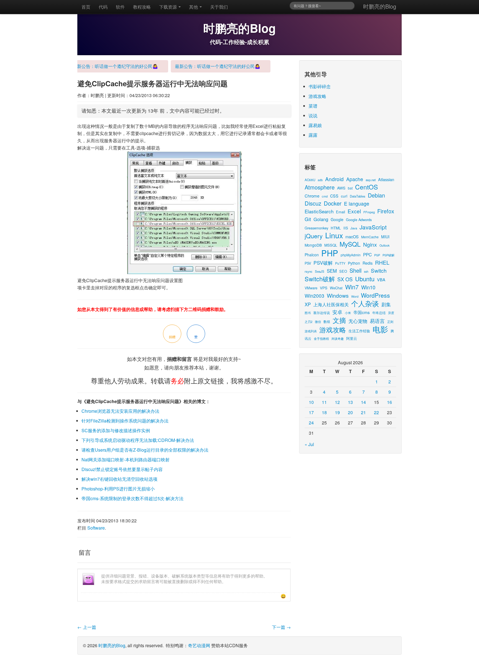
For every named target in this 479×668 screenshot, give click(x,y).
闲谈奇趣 (338, 338)
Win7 (352, 286)
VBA (381, 279)
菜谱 (313, 106)
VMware (311, 287)
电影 (380, 329)
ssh (366, 271)
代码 (103, 7)
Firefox (385, 211)
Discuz (313, 203)
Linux (334, 235)
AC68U (310, 179)
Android (334, 179)
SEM (332, 270)
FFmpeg (369, 212)
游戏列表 (311, 331)
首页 (85, 7)
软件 (120, 7)
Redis (368, 263)
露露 (313, 135)
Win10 (368, 287)
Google (337, 219)
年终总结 (379, 312)
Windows (338, 295)
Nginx (370, 244)
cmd (325, 196)
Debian (376, 195)
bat (350, 188)
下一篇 (281, 627)
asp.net (371, 180)
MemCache (370, 236)
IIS (345, 228)
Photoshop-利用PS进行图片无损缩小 (118, 488)
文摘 (339, 320)
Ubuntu (364, 278)
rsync (308, 271)
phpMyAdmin (351, 254)
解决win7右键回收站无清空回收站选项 (119, 479)
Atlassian (386, 179)
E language (356, 203)
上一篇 (86, 627)
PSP (377, 255)
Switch (379, 270)
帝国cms (361, 312)
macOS (352, 236)
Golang (321, 219)
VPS (323, 287)
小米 (348, 312)
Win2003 (314, 295)
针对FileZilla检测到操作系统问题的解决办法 (125, 421)
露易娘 (315, 125)
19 (337, 412)
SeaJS (319, 271)
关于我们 (219, 7)
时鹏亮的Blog (379, 6)
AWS (341, 188)
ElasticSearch (319, 211)
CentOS (366, 186)
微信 (318, 321)
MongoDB (313, 245)
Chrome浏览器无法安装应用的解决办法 (120, 411)
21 (363, 412)
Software (96, 528)
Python (354, 263)
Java (353, 228)
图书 (308, 313)
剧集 (386, 304)
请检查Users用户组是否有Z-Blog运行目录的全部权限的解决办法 (144, 450)
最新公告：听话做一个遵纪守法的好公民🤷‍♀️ (109, 66)
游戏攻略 (317, 96)
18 (324, 412)
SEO (343, 271)
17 (311, 412)
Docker (333, 203)
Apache (354, 179)
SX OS (345, 279)
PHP (329, 253)
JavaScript (373, 227)
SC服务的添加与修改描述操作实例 (115, 430)
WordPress (375, 295)
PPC (367, 254)
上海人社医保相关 (331, 304)
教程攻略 (142, 7)
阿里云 (351, 338)
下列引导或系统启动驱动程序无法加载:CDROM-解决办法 (137, 440)
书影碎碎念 (320, 86)
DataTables (357, 196)
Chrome (312, 196)
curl (344, 196)
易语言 (377, 320)
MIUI (385, 236)
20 (350, 412)
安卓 (337, 311)
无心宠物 (357, 321)
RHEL (382, 262)
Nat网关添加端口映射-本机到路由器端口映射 (125, 459)
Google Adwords (359, 219)
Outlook (384, 245)
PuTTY (340, 263)
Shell (355, 270)
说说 (313, 115)
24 (311, 422)
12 (337, 402)
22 (376, 412)
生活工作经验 (359, 330)
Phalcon (312, 254)
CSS (334, 196)
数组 (326, 321)
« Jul (309, 444)
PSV (308, 263)
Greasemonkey (316, 228)
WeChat (336, 287)
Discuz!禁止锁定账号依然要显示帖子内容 (122, 469)
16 (389, 402)
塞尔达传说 (321, 312)
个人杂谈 (365, 303)
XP (308, 304)
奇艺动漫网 (199, 645)
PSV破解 (323, 262)
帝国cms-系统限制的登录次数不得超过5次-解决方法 (132, 498)
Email (340, 211)
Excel (354, 211)
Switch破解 (320, 278)
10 (311, 402)
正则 (390, 322)
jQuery (314, 235)
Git (308, 219)
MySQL (350, 244)
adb (320, 180)
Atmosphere (320, 187)
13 (350, 402)
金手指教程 (321, 338)
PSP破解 (388, 255)
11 (324, 402)
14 (363, 402)
